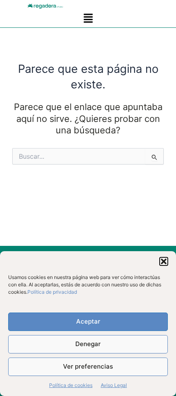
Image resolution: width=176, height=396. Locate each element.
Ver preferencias (88, 366)
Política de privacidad (52, 292)
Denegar (88, 344)
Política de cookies (71, 385)
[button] (164, 261)
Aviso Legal (114, 385)
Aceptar (88, 321)
